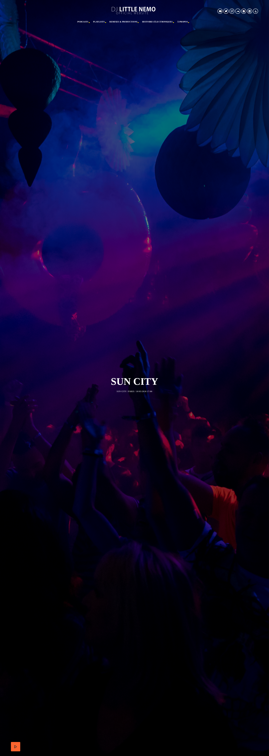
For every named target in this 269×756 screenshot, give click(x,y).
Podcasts (82, 22)
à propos (182, 22)
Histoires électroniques (157, 22)
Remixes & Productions (123, 22)
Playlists (99, 22)
